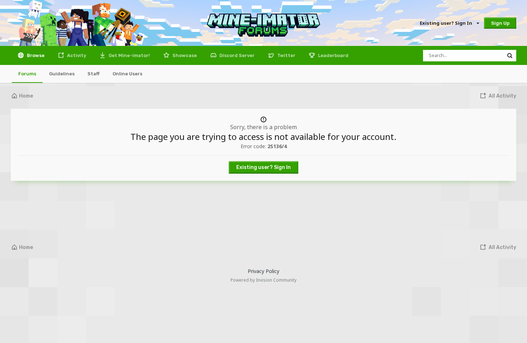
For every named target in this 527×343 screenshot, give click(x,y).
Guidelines (62, 73)
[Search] (509, 55)
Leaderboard (332, 55)
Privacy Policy (263, 271)
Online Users (127, 73)
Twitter (285, 55)
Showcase (184, 55)
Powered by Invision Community (263, 280)
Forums (27, 73)
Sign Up (500, 23)
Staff (93, 73)
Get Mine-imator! (129, 55)
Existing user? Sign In (447, 23)
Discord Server (236, 55)
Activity (76, 55)
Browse (35, 55)
